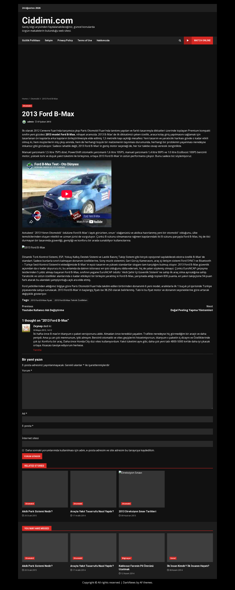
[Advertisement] (117, 70)
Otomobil (27, 106)
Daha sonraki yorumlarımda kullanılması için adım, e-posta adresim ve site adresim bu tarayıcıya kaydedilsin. (89, 450)
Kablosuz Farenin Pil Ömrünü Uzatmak (142, 547)
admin (30, 121)
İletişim (49, 40)
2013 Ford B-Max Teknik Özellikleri (71, 300)
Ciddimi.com (47, 20)
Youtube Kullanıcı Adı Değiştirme (43, 308)
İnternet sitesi (30, 438)
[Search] (180, 40)
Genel (173, 558)
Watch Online (202, 40)
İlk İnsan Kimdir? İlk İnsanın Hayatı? (190, 547)
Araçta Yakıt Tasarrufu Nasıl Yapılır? (93, 489)
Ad (24, 413)
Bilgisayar (126, 558)
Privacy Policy (65, 40)
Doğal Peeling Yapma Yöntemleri (192, 308)
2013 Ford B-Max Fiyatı (41, 300)
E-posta (27, 426)
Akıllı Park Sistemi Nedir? (45, 489)
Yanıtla (37, 350)
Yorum (27, 370)
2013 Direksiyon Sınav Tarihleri (142, 489)
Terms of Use (85, 40)
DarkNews (129, 582)
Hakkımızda (103, 40)
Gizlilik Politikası (31, 40)
